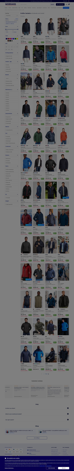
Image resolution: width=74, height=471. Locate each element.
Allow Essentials (51, 468)
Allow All (63, 468)
